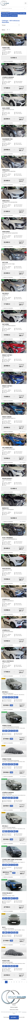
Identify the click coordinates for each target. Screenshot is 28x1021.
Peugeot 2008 (5, 13)
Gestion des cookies (14, 1009)
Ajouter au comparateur (8, 61)
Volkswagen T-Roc (6, 15)
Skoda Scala (14, 15)
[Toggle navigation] (25, 3)
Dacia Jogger (22, 13)
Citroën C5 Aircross (14, 13)
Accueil (14, 1004)
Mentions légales (14, 1007)
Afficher (3, 29)
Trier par (3, 25)
